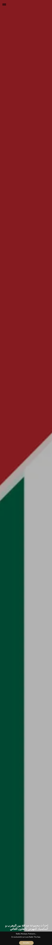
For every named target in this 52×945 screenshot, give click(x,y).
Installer (26, 943)
